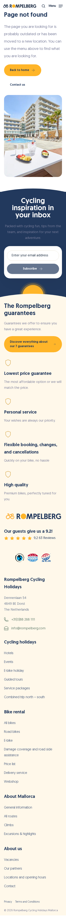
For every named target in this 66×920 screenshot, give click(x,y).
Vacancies (11, 860)
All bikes (10, 723)
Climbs (9, 825)
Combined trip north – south (24, 697)
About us (13, 849)
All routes (10, 816)
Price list (9, 764)
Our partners (13, 868)
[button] (56, 6)
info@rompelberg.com (28, 628)
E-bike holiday (14, 671)
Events (8, 662)
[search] (43, 6)
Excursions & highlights (20, 834)
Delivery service (15, 773)
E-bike (8, 740)
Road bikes (12, 732)
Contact (9, 886)
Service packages (17, 688)
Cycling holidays (20, 642)
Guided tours (13, 679)
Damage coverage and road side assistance (28, 752)
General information (18, 807)
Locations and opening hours (25, 877)
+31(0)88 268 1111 (23, 619)
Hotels (8, 653)
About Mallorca (19, 797)
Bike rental (14, 712)
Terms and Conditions (27, 902)
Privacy (8, 902)
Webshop (11, 782)
